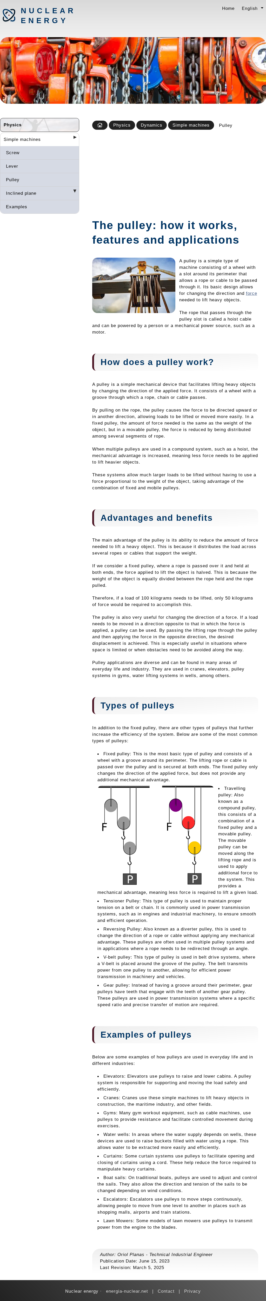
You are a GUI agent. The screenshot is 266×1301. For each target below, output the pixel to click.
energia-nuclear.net (127, 1291)
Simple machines (22, 139)
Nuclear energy (48, 15)
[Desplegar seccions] (73, 139)
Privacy (192, 1291)
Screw (12, 152)
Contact (166, 1291)
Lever (12, 166)
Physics (13, 124)
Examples (16, 206)
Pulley (12, 179)
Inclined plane (21, 193)
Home (228, 8)
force (251, 293)
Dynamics (151, 125)
